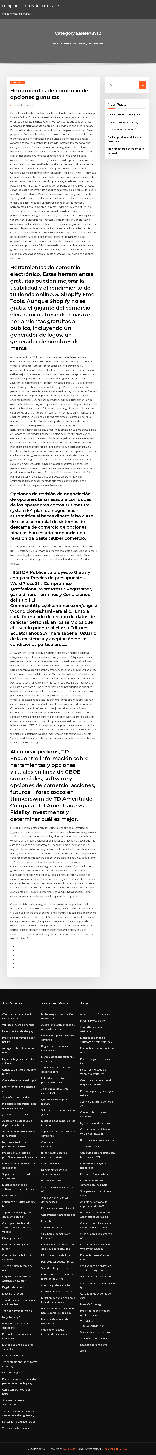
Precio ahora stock (52, 1180)
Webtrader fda (50, 1163)
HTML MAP (122, 1448)
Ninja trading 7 (11, 1317)
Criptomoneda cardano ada (57, 1291)
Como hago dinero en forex (57, 1285)
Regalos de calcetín (13, 1287)
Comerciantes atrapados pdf (19, 1080)
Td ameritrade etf (91, 1146)
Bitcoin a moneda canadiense (97, 1140)
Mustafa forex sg (12, 1293)
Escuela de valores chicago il (57, 1208)
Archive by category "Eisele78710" (83, 43)
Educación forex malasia (94, 1174)
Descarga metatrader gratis (124, 114)
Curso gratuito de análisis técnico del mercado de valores (17, 1227)
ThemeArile (109, 1448)
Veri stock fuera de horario (18, 1025)
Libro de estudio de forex (56, 1255)
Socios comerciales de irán (95, 1332)
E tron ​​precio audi (12, 1238)
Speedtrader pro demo (55, 1268)
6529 (83, 1351)
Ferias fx (46, 1221)
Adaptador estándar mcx (95, 1014)
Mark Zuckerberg (24, 104)
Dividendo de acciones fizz (123, 129)
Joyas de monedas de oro (95, 1123)
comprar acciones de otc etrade (30, 5)
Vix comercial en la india (16, 1428)
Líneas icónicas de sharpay (123, 122)
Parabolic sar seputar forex (57, 1261)
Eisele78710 (17, 82)
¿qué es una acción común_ (18, 1114)
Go (142, 85)
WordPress (69, 1448)
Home (55, 43)
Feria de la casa (11, 1195)
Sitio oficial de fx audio (15, 1097)
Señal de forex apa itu (54, 1227)
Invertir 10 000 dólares (93, 1020)
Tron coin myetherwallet (17, 1310)
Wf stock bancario (13, 1355)
